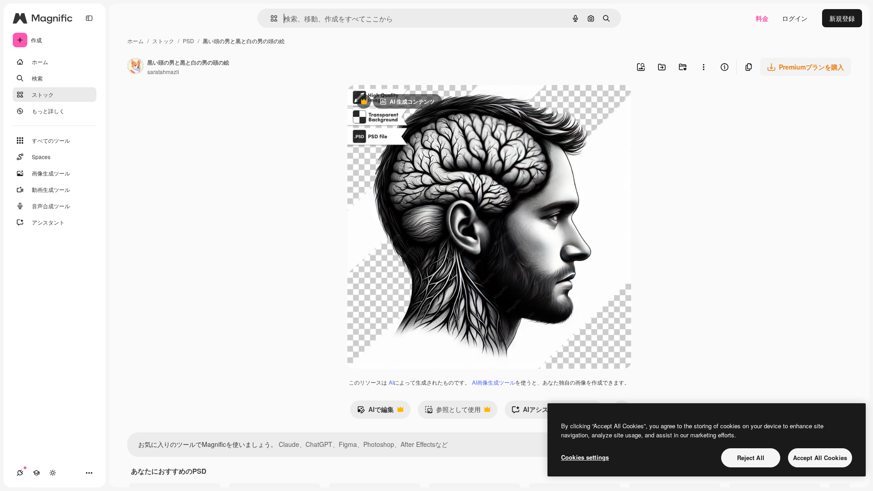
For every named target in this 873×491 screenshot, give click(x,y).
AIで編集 (375, 411)
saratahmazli (163, 71)
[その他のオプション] (703, 67)
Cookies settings (585, 457)
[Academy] (36, 473)
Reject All (750, 457)
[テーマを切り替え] (52, 473)
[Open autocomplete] (270, 18)
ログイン (795, 18)
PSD (188, 41)
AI (391, 382)
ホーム (135, 41)
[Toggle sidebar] (89, 18)
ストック (163, 41)
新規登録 (842, 18)
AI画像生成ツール (493, 382)
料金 (762, 18)
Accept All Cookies (820, 457)
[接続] (20, 473)
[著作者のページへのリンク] (135, 67)
